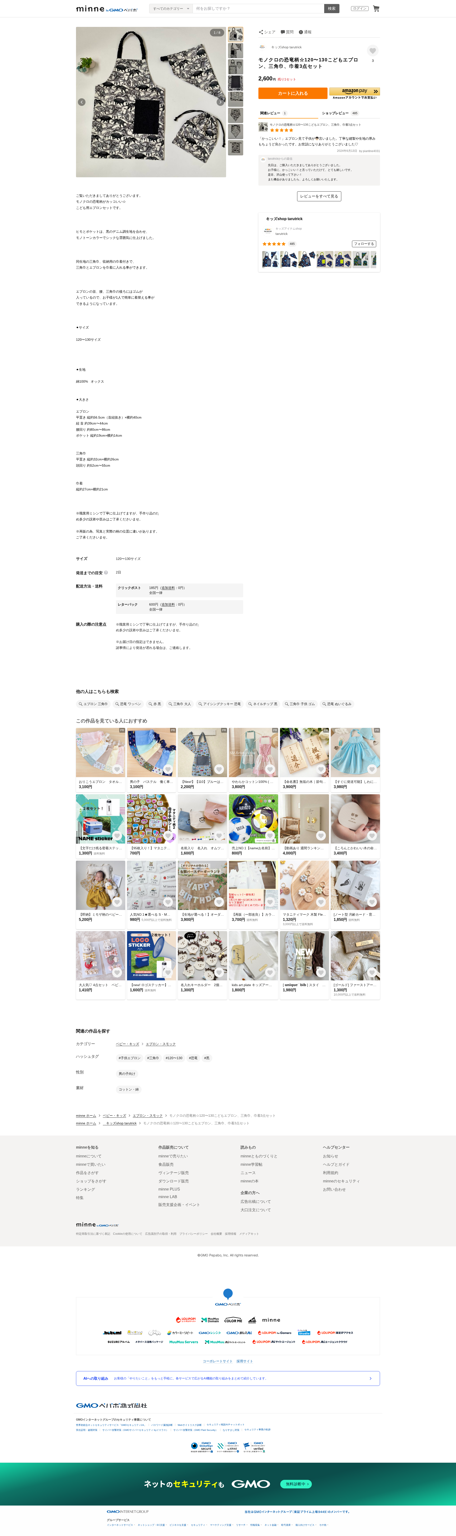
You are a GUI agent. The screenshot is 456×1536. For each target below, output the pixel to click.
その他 (322, 1525)
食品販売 (166, 1164)
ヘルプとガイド (336, 1164)
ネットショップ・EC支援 (151, 1525)
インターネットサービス (120, 1525)
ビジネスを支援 (178, 1525)
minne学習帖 (251, 1164)
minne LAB (167, 1197)
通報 (308, 32)
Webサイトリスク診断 (190, 1425)
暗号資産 (286, 1525)
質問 (290, 32)
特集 (80, 1198)
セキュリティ (198, 1525)
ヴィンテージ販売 (173, 1173)
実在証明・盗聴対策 (86, 1430)
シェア (270, 32)
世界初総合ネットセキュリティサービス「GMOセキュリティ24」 (111, 1425)
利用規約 (330, 1173)
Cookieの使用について (127, 1233)
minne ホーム (86, 1115)
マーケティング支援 (220, 1525)
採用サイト (245, 1361)
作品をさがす (87, 1173)
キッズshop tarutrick (285, 47)
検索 (332, 8)
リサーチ (241, 1525)
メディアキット (249, 1233)
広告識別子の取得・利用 (160, 1233)
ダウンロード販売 (173, 1181)
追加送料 (168, 588)
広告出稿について (256, 1202)
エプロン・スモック (161, 1044)
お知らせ (330, 1156)
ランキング (85, 1189)
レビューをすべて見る (319, 196)
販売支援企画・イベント (179, 1205)
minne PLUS (169, 1189)
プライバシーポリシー (193, 1233)
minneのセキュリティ (341, 1181)
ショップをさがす (91, 1181)
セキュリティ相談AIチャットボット (226, 1424)
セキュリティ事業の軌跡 (257, 1429)
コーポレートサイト (218, 1361)
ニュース (248, 1173)
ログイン (359, 8)
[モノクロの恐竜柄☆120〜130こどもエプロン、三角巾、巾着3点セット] (311, 130)
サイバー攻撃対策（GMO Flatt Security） (195, 1430)
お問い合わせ (334, 1189)
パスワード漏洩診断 (162, 1425)
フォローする (364, 244)
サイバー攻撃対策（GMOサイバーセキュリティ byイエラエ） (135, 1430)
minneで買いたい (90, 1164)
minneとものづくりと (259, 1156)
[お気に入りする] (373, 50)
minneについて (89, 1156)
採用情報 (230, 1233)
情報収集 (255, 1525)
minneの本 (250, 1181)
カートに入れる (293, 93)
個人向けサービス (304, 1525)
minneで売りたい (173, 1156)
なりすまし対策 (231, 1430)
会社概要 (216, 1233)
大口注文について (256, 1210)
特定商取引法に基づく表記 (93, 1233)
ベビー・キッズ (127, 1044)
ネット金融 (270, 1525)
